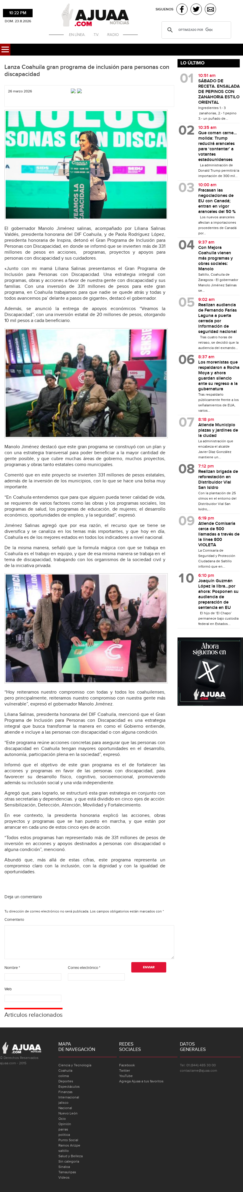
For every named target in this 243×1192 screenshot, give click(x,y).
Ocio (62, 1119)
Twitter (124, 1070)
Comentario (14, 919)
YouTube (126, 1076)
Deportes (65, 1081)
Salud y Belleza (70, 1156)
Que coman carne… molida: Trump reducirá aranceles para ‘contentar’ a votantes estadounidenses (217, 146)
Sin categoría (68, 1161)
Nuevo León (68, 1113)
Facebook (127, 1065)
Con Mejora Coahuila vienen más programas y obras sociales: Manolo (215, 258)
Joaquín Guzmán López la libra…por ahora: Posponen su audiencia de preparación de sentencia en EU (218, 594)
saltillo (63, 1151)
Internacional (68, 1097)
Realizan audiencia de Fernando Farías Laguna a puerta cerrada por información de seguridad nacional (217, 318)
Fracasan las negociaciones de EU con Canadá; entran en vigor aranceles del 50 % (217, 201)
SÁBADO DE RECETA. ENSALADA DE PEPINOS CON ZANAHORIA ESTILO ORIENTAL (219, 91)
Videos (64, 1177)
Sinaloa (64, 1167)
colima (63, 1076)
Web (8, 989)
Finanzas (65, 1092)
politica (64, 1135)
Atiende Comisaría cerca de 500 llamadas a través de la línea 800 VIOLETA (218, 534)
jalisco (63, 1103)
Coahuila (65, 1070)
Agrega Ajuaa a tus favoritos (141, 1081)
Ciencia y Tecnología (74, 1065)
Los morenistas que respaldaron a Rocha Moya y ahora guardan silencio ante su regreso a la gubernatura (218, 376)
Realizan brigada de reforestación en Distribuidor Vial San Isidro (218, 479)
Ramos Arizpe (69, 1145)
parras (63, 1129)
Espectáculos (69, 1086)
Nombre (12, 967)
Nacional (65, 1108)
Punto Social (68, 1140)
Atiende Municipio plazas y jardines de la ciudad (218, 430)
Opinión (64, 1124)
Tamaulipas (67, 1172)
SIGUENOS (164, 9)
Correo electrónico (84, 967)
